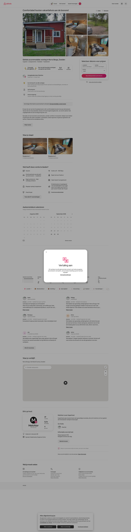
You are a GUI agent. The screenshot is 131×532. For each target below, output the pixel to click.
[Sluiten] (46, 252)
